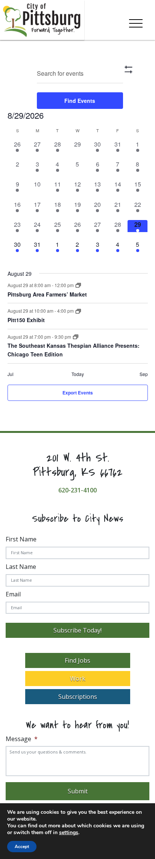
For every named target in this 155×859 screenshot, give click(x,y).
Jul (11, 374)
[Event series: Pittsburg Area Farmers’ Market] (78, 285)
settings (68, 832)
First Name (21, 539)
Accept (22, 847)
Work (77, 678)
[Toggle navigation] (136, 21)
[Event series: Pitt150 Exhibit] (78, 311)
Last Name (21, 566)
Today (77, 374)
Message (22, 739)
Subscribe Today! (77, 630)
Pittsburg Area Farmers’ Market (47, 294)
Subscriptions (77, 696)
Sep (144, 374)
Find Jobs (77, 660)
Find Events (79, 100)
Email (13, 594)
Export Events (77, 392)
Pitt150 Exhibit (26, 320)
